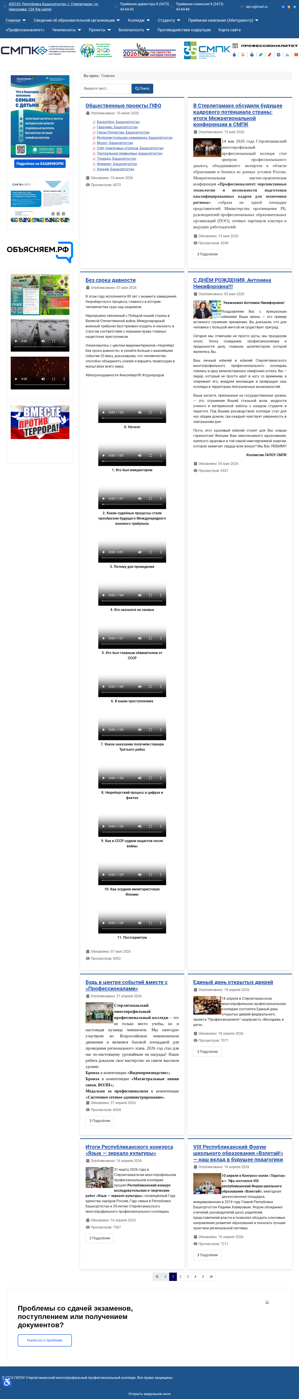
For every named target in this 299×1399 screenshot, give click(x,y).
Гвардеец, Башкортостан (117, 127)
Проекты (97, 30)
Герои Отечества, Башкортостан (123, 132)
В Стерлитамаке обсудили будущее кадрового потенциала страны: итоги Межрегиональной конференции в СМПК (237, 115)
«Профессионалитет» (25, 30)
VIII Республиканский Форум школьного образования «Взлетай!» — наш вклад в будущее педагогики (238, 1153)
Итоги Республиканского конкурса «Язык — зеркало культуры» (129, 1150)
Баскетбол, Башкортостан (118, 122)
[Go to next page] (203, 1277)
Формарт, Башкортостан (117, 164)
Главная (13, 20)
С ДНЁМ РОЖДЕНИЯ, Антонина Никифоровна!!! (232, 283)
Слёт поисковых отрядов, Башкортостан (130, 148)
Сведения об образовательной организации (74, 20)
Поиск (144, 88)
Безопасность (131, 30)
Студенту (166, 20)
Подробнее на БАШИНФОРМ (39, 164)
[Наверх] (291, 1391)
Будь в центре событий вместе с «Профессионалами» (127, 985)
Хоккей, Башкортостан (115, 169)
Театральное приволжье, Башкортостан (129, 153)
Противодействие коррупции (184, 30)
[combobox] (106, 89)
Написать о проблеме (44, 1340)
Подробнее (208, 254)
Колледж (136, 20)
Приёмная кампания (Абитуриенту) (220, 20)
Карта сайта (229, 30)
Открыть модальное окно (149, 1394)
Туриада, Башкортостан (116, 159)
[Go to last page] (211, 1277)
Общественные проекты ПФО (123, 106)
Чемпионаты (64, 30)
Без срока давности (111, 280)
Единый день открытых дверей (233, 982)
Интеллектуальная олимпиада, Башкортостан (134, 138)
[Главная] (23, 20)
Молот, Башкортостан (115, 143)
